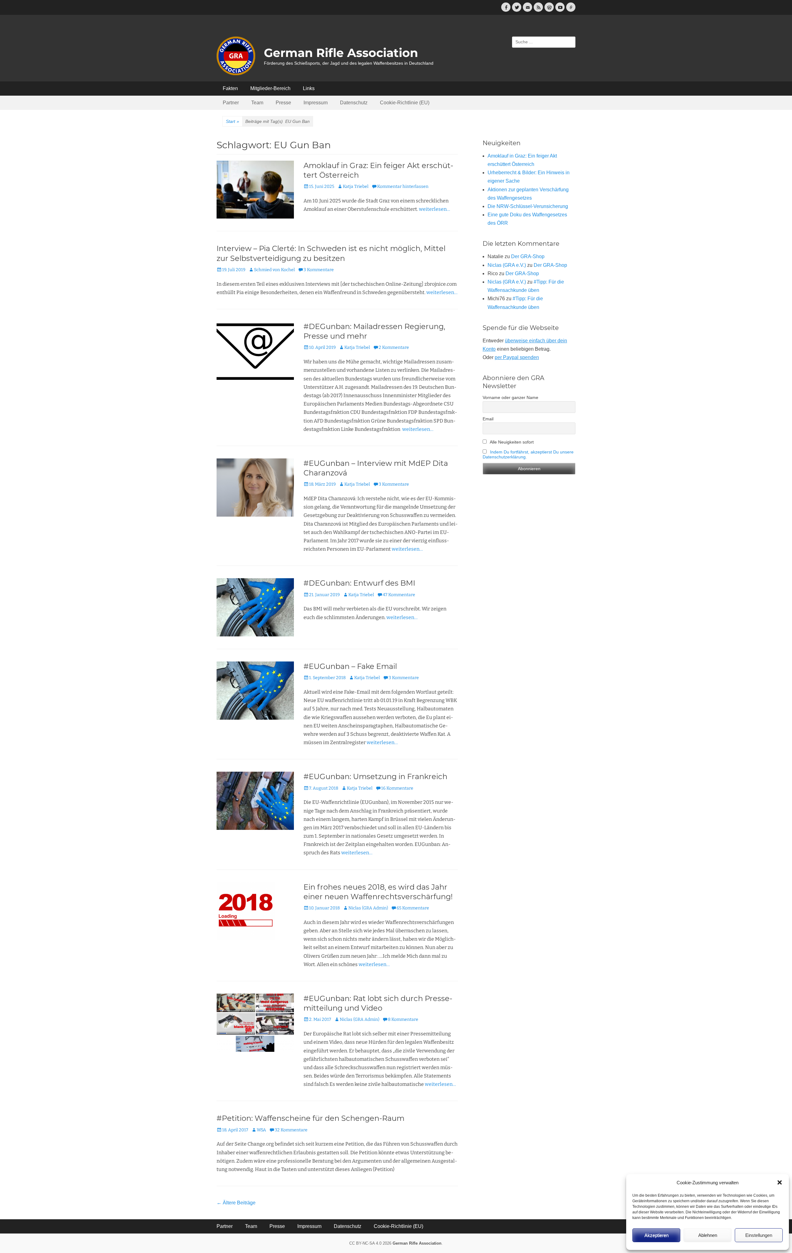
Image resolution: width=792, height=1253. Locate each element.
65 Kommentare (413, 908)
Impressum (315, 102)
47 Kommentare (399, 594)
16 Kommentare (397, 788)
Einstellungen (758, 1235)
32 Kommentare (291, 1130)
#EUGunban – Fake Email (350, 666)
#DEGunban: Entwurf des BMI (359, 583)
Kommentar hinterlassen (402, 186)
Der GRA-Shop (527, 256)
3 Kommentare (318, 269)
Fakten (230, 88)
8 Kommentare (403, 1019)
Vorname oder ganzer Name (510, 397)
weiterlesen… (434, 209)
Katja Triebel (355, 186)
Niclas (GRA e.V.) (507, 265)
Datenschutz (354, 102)
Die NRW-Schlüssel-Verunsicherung (528, 206)
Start (232, 121)
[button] (780, 1182)
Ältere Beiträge (236, 1202)
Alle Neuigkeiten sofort (511, 442)
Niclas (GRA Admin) (368, 908)
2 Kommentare (394, 347)
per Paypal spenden (517, 357)
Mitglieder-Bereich (270, 88)
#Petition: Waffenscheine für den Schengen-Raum (310, 1118)
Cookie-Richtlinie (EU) (404, 102)
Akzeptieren (656, 1235)
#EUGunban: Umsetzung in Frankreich (375, 776)
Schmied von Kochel (274, 269)
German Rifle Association (341, 53)
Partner (231, 102)
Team (257, 102)
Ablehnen (707, 1235)
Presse (283, 102)
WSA (261, 1130)
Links (309, 88)
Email (488, 418)
